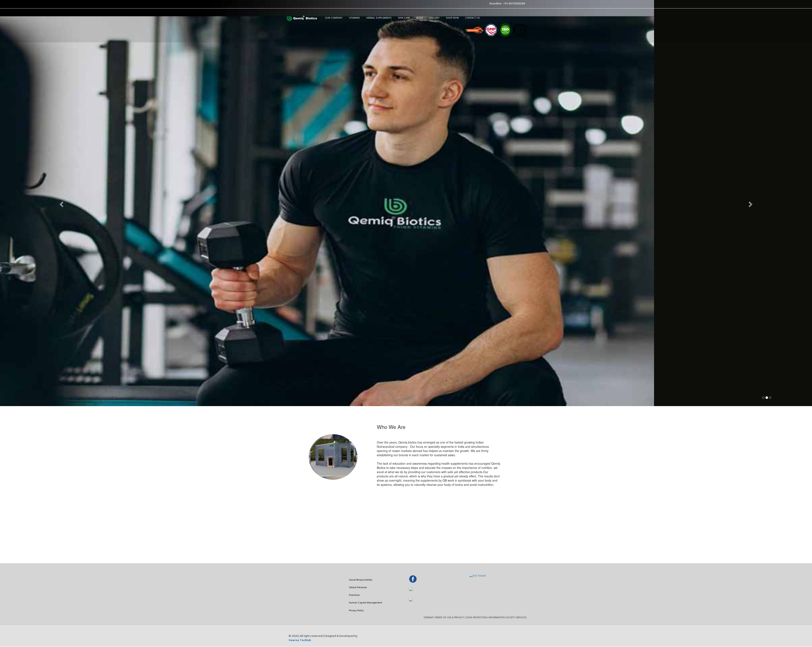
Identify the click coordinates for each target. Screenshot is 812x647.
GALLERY (434, 18)
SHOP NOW (452, 18)
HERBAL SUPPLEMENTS (379, 18)
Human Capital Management (365, 603)
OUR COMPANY (334, 18)
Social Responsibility (360, 580)
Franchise (354, 595)
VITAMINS (354, 18)
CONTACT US (472, 18)
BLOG (419, 18)
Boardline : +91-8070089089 (508, 3)
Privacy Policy (356, 611)
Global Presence (358, 587)
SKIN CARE (404, 18)
